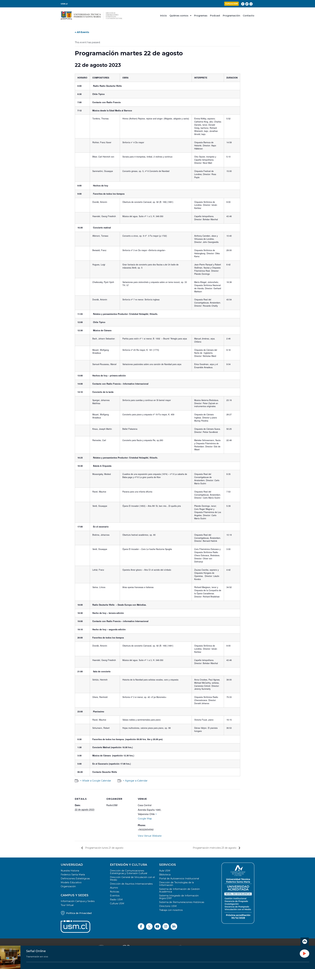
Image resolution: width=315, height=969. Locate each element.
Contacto (248, 15)
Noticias (114, 891)
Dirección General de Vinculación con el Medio (132, 878)
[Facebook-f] (242, 4)
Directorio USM (168, 906)
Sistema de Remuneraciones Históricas (181, 902)
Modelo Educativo (71, 882)
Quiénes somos (178, 15)
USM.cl (64, 4)
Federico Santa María (73, 874)
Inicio (163, 15)
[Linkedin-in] (174, 926)
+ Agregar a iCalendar (135, 780)
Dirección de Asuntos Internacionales (131, 883)
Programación (231, 15)
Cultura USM (117, 903)
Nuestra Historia (70, 870)
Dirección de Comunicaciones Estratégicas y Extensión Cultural (128, 872)
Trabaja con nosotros (171, 910)
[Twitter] (247, 4)
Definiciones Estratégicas (75, 878)
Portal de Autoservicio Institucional (179, 878)
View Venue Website (150, 835)
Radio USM (116, 899)
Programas (200, 15)
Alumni (114, 887)
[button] (231, 4)
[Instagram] (251, 4)
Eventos (114, 895)
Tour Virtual (67, 905)
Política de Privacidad (79, 913)
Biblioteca (164, 874)
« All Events (82, 32)
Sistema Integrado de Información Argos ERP (179, 897)
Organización (68, 886)
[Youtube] (157, 926)
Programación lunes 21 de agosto (103, 847)
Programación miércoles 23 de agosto (215, 847)
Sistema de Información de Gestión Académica (179, 890)
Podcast (215, 15)
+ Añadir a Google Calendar (95, 780)
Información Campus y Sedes (77, 901)
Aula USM (164, 870)
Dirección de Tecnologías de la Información (176, 884)
